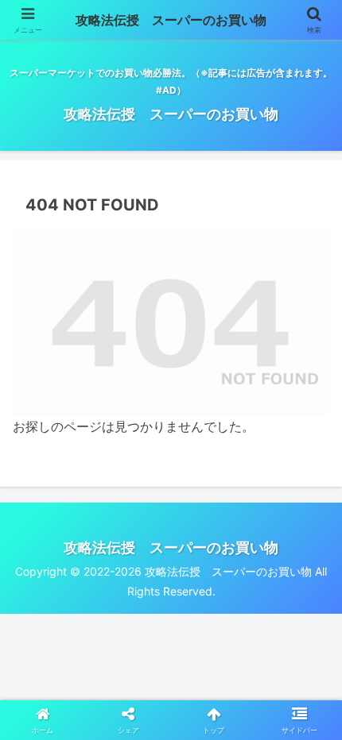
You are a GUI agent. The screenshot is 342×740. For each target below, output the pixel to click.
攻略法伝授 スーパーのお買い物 (171, 20)
